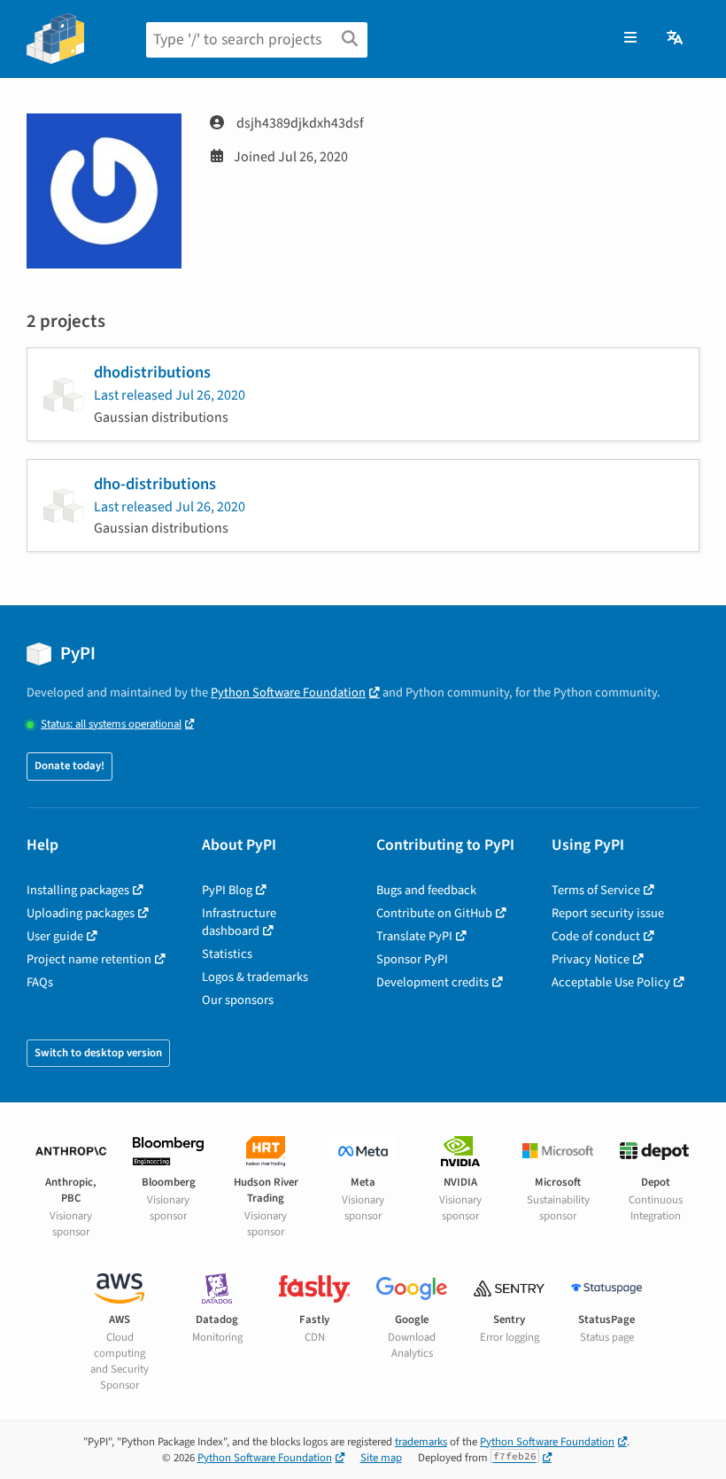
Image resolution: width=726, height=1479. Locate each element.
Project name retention (89, 959)
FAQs (40, 982)
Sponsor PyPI (412, 959)
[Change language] (676, 38)
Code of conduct (596, 936)
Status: (111, 724)
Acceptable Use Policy (611, 982)
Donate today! (69, 766)
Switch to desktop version (98, 1053)
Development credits (432, 982)
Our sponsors (238, 1000)
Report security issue (608, 913)
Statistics (227, 954)
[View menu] (630, 38)
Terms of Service (596, 890)
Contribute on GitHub (434, 913)
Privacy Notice (590, 959)
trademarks (421, 1442)
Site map (381, 1458)
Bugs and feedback (426, 890)
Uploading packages (81, 913)
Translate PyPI (414, 936)
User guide (55, 936)
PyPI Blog (227, 890)
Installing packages (78, 890)
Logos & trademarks (255, 977)
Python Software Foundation (288, 692)
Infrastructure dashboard (239, 922)
